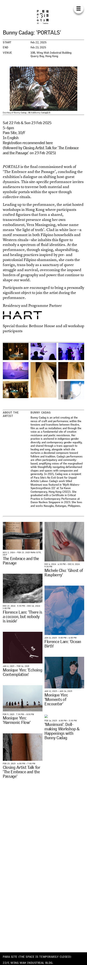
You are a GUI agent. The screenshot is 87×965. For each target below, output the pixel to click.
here (49, 143)
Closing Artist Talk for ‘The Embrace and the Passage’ (41, 150)
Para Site (43, 17)
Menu (79, 9)
